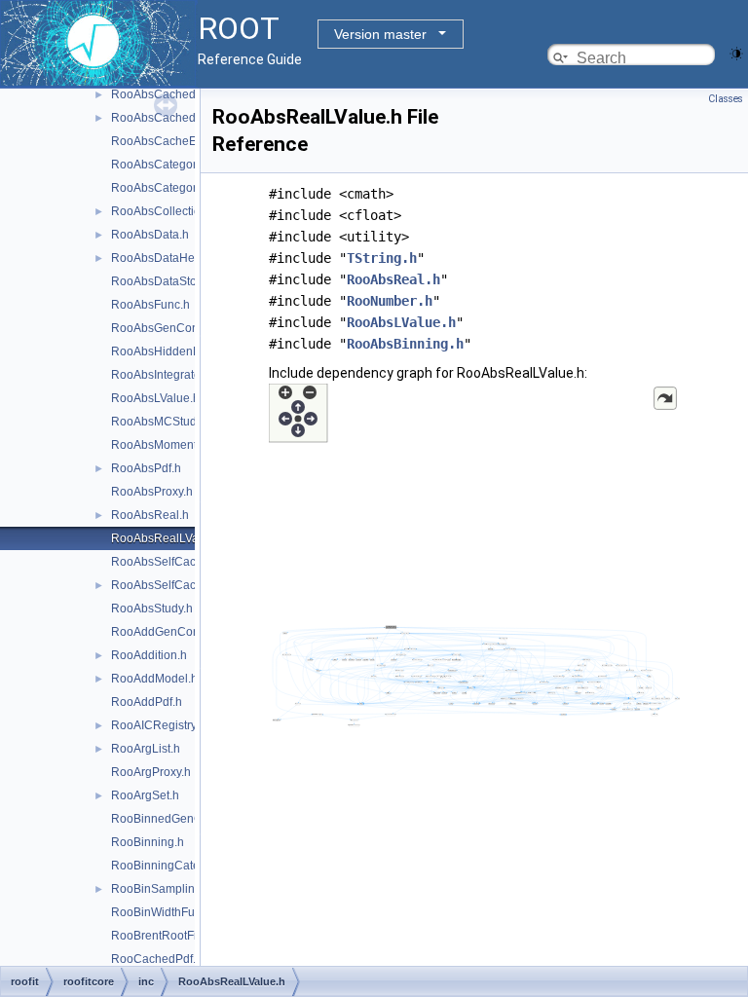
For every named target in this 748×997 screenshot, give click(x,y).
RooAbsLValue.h (155, 398)
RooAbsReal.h (150, 515)
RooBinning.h (147, 842)
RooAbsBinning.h (405, 343)
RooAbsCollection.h (164, 211)
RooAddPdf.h (146, 702)
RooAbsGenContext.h (169, 328)
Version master (380, 34)
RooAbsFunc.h (150, 305)
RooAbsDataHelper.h (167, 258)
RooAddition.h (149, 655)
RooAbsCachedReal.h (171, 118)
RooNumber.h (389, 301)
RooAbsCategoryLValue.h (179, 188)
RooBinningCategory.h (171, 865)
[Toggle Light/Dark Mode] (736, 52)
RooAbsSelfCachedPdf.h (177, 562)
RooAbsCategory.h (161, 164)
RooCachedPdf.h (157, 959)
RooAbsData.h (150, 234)
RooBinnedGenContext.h (177, 819)
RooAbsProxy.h (152, 491)
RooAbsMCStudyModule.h (181, 421)
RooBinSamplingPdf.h (170, 889)
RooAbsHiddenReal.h (169, 351)
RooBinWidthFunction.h (174, 912)
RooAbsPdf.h (146, 468)
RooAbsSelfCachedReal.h (181, 585)
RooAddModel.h (154, 678)
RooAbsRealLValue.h (168, 538)
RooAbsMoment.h (158, 445)
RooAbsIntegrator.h (162, 375)
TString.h (382, 258)
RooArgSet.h (145, 795)
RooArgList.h (145, 749)
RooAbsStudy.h (152, 608)
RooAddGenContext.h (169, 632)
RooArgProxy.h (151, 772)
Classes (725, 98)
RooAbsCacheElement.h (177, 141)
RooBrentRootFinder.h (170, 935)
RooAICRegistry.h (158, 725)
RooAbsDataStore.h (164, 281)
